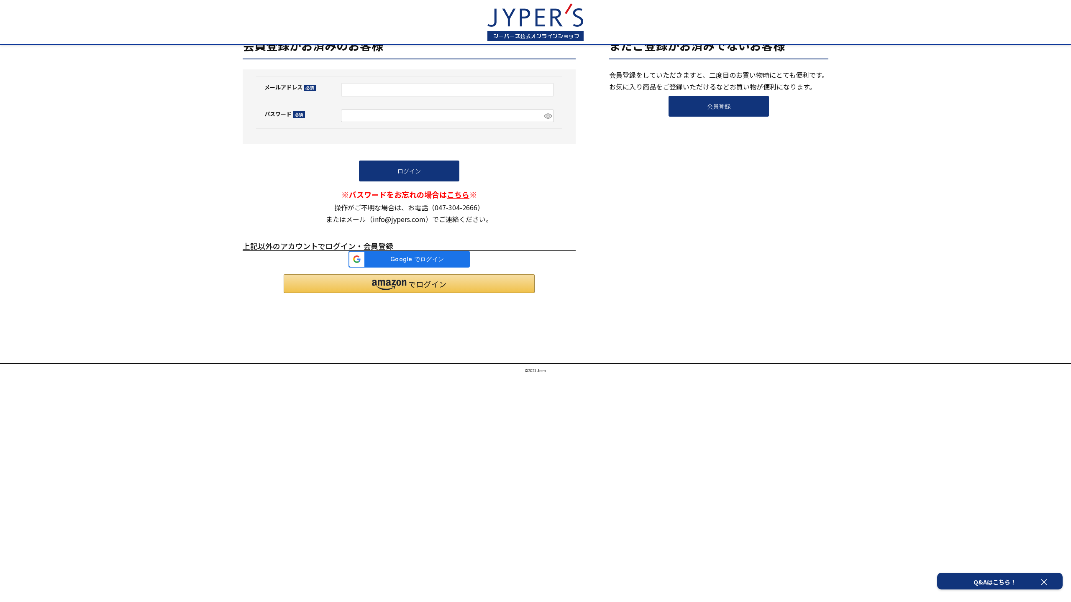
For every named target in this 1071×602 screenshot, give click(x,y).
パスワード (282, 114)
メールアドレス (287, 87)
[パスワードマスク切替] (547, 116)
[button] (409, 283)
